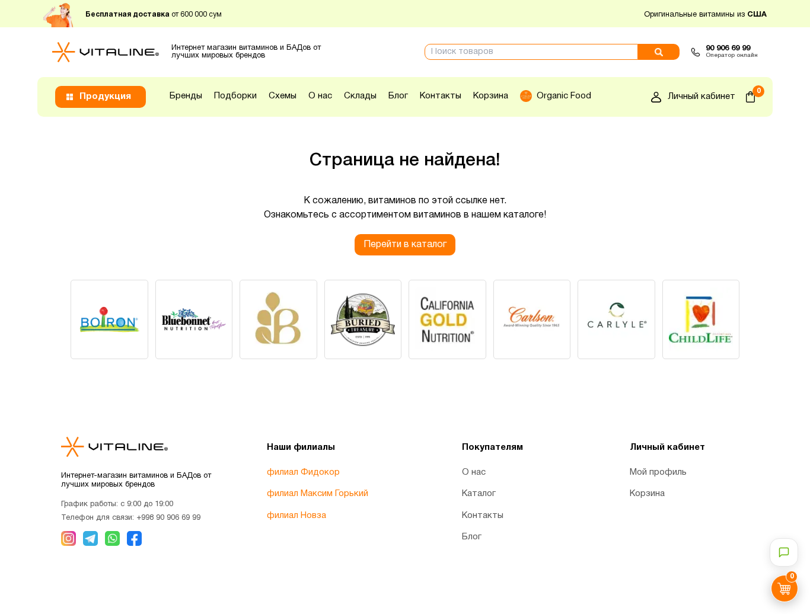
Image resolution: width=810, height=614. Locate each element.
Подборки (235, 96)
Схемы (282, 96)
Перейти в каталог (405, 245)
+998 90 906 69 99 (168, 518)
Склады (360, 96)
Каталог (479, 494)
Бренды (186, 96)
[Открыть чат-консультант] (784, 552)
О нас (320, 96)
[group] (109, 319)
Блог (398, 96)
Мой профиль (658, 472)
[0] (750, 97)
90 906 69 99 (728, 48)
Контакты (440, 96)
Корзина (490, 96)
